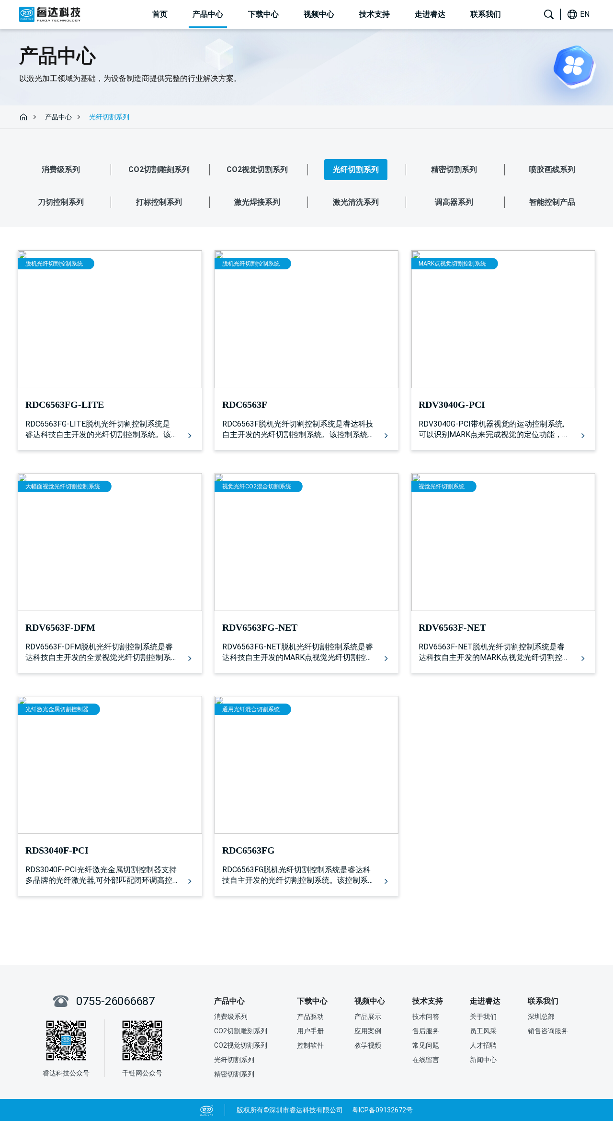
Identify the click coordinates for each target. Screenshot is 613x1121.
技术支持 (374, 14)
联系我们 (485, 14)
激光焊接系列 (257, 202)
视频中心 (319, 14)
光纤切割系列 (356, 169)
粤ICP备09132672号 (382, 1110)
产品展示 (367, 1016)
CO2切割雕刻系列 (159, 169)
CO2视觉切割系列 (257, 169)
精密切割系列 (454, 169)
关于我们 (483, 1016)
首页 (160, 14)
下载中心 (263, 14)
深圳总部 (541, 1016)
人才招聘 (483, 1045)
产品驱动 (310, 1016)
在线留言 (425, 1059)
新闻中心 (483, 1059)
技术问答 (425, 1016)
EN (585, 14)
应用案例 (367, 1031)
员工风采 (483, 1031)
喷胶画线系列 (552, 169)
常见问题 (425, 1045)
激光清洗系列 (356, 202)
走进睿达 (430, 14)
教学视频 (367, 1045)
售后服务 (425, 1031)
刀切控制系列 (61, 202)
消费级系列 (61, 169)
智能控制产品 (552, 202)
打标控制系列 (159, 202)
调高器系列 (454, 202)
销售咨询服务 (548, 1031)
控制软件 (310, 1045)
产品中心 (208, 14)
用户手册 (310, 1031)
